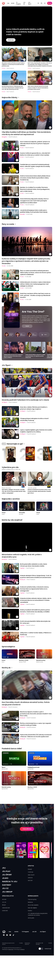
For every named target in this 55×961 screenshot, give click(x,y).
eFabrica (22, 949)
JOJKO (5, 878)
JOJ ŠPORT (7, 874)
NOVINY (4, 899)
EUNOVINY (5, 910)
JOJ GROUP (7, 892)
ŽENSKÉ (30, 869)
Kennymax (11, 949)
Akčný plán (31, 918)
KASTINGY (6, 885)
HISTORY (30, 880)
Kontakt (50, 943)
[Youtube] (10, 935)
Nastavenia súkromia (27, 943)
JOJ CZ (5, 888)
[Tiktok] (13, 935)
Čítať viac (11, 40)
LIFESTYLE (31, 866)
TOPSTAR (30, 872)
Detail (27, 326)
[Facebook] (3, 935)
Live (8, 3)
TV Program (18, 3)
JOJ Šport (29, 3)
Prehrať (25, 829)
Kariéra (30, 910)
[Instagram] (7, 935)
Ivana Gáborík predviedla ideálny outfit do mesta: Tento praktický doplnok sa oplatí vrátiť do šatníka (25, 32)
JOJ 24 (24, 3)
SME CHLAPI (31, 875)
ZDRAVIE (30, 878)
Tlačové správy (32, 899)
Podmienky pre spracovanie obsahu (8, 943)
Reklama (30, 902)
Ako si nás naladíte (33, 905)
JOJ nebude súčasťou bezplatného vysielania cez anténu (37, 914)
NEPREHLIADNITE (33, 896)
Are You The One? (33, 311)
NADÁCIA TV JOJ (9, 881)
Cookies (21, 943)
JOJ (4, 868)
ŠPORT (4, 905)
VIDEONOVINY (6, 908)
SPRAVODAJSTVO (8, 896)
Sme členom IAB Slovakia (39, 943)
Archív (12, 3)
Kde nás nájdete (32, 908)
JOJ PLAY (6, 871)
